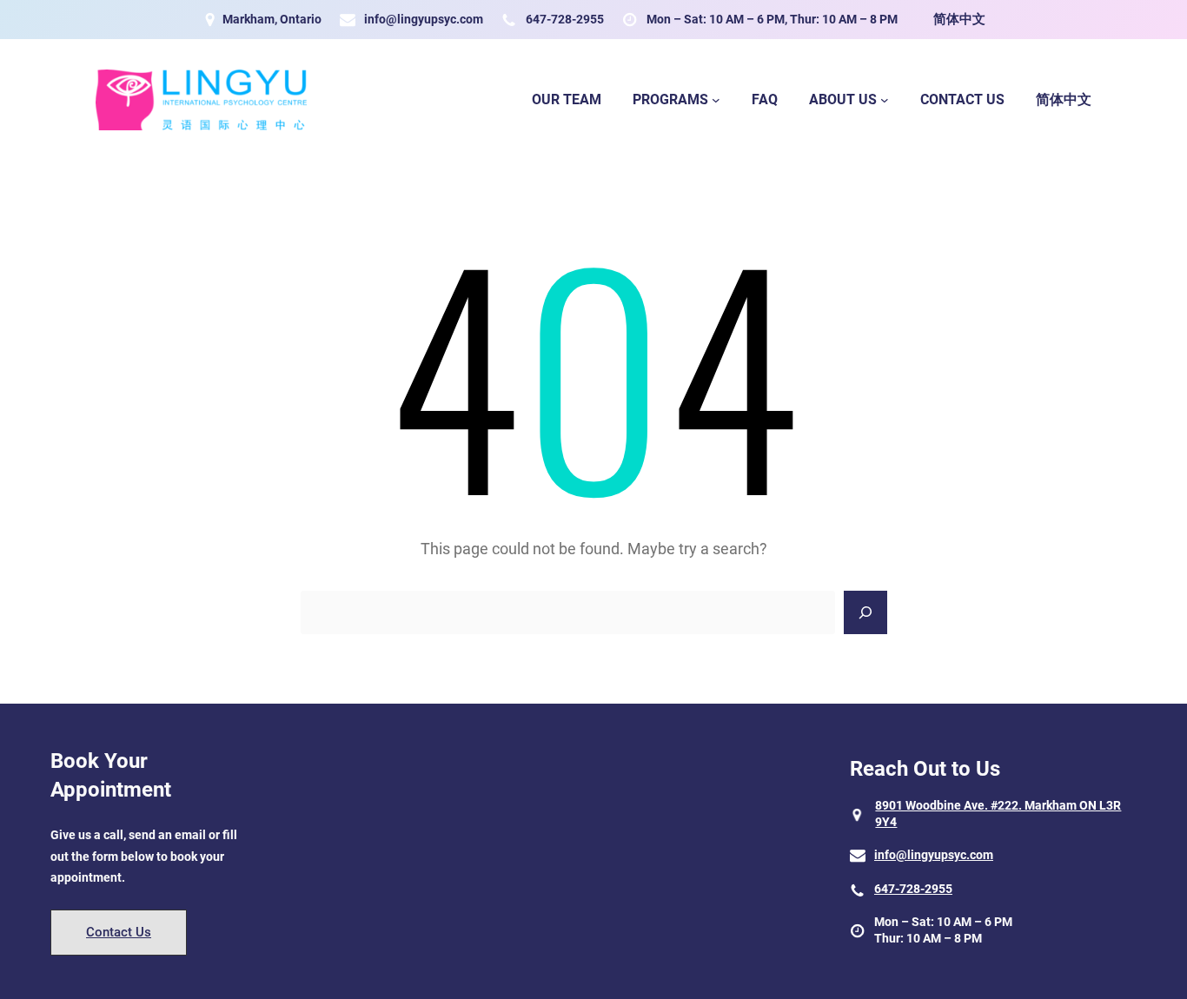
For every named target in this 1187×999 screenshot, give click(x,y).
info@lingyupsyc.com (423, 19)
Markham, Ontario (272, 19)
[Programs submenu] (716, 100)
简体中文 (959, 19)
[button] (118, 933)
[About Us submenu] (884, 100)
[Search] (865, 612)
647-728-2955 (565, 19)
